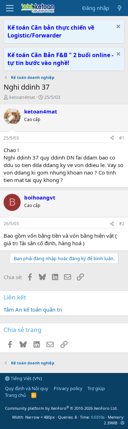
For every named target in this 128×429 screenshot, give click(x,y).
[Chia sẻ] (112, 138)
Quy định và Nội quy (26, 388)
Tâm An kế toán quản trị (33, 309)
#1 (121, 138)
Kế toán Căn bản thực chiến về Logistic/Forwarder (50, 31)
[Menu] (9, 8)
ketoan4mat (22, 97)
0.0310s (98, 417)
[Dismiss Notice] (117, 27)
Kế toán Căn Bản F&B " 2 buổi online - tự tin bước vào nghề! (60, 59)
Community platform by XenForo (61, 408)
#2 (121, 224)
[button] (122, 422)
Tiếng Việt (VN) (26, 378)
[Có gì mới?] (120, 8)
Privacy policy (68, 388)
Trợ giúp (96, 388)
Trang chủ (15, 395)
